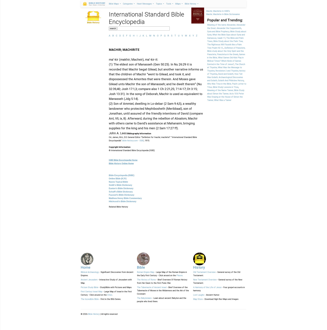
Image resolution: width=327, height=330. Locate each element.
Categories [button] (128, 4)
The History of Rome (146, 279)
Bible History (94, 314)
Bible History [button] (191, 4)
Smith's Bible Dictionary (120, 185)
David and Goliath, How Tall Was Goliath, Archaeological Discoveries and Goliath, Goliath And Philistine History (225, 77)
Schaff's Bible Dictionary (121, 192)
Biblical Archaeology (90, 272)
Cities (109, 295)
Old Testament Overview (204, 272)
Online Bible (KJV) (117, 178)
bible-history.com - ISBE (133, 140)
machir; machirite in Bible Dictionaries (223, 14)
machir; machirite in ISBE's (218, 11)
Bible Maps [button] (114, 4)
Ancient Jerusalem (89, 279)
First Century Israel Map (91, 291)
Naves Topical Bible (118, 182)
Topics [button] (159, 4)
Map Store (198, 299)
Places (179, 275)
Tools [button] (169, 4)
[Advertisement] (156, 226)
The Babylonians (144, 298)
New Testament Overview (205, 279)
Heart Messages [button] (144, 4)
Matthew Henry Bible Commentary (125, 198)
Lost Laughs (198, 295)
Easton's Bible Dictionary (121, 188)
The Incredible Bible (90, 299)
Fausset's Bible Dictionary (121, 195)
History (199, 267)
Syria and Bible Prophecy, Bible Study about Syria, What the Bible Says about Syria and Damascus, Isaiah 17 (226, 34)
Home (85, 267)
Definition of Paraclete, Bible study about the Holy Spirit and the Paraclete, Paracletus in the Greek (226, 51)
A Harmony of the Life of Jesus (207, 287)
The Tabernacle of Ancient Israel (152, 287)
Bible (141, 267)
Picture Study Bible (89, 287)
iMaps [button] (178, 4)
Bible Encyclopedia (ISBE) (121, 175)
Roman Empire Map (145, 272)
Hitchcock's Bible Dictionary (122, 201)
